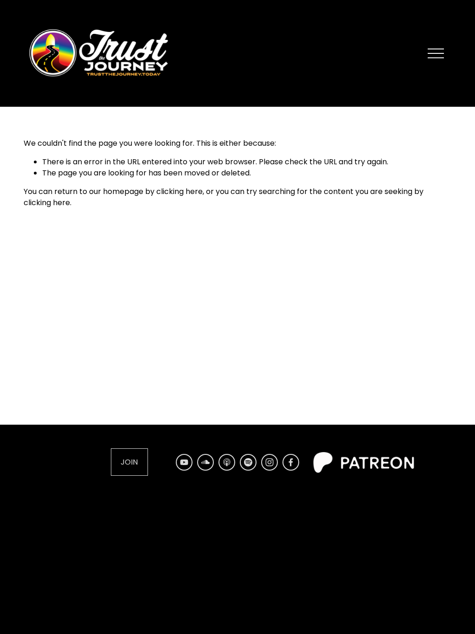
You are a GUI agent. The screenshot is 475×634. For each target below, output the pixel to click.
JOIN (129, 462)
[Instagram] (269, 462)
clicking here (179, 191)
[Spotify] (248, 462)
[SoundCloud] (205, 462)
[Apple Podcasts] (226, 462)
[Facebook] (290, 462)
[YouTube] (184, 462)
